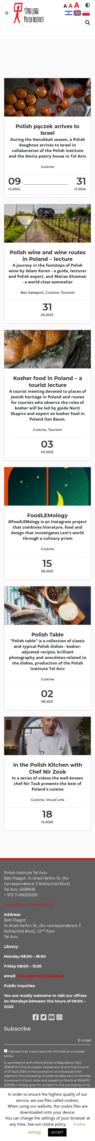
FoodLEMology (47, 515)
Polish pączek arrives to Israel (47, 129)
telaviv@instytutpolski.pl (40, 976)
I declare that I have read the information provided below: (44, 1054)
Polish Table (47, 634)
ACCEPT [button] (57, 1132)
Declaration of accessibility (29, 904)
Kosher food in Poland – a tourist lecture (47, 381)
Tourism (68, 293)
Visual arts (55, 800)
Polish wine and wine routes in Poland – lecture (48, 255)
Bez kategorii (32, 293)
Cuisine (47, 167)
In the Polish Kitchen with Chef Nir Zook (47, 768)
